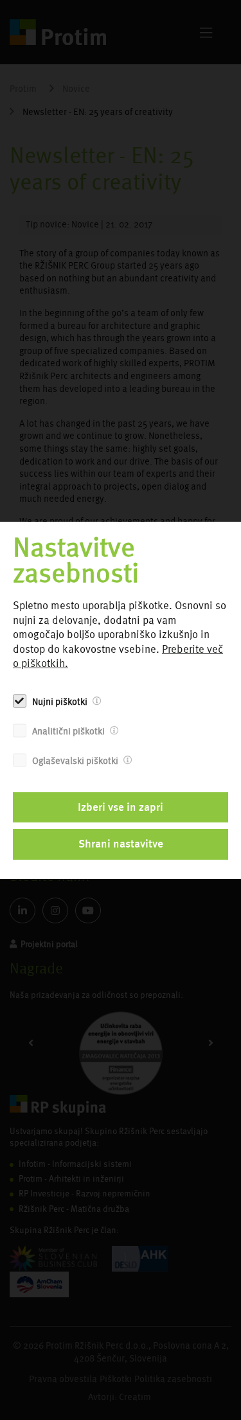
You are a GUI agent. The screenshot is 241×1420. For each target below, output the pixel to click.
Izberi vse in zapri (120, 807)
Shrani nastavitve (120, 843)
